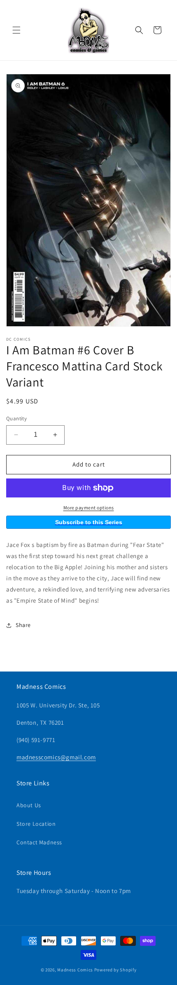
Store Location (36, 823)
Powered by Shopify (115, 970)
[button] (16, 30)
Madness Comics (75, 970)
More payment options (88, 507)
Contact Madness (39, 842)
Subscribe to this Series (88, 522)
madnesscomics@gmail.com (56, 757)
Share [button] (23, 625)
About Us (28, 805)
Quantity (16, 418)
